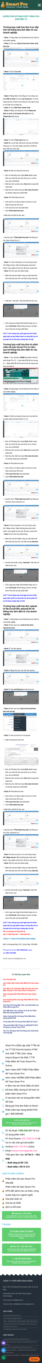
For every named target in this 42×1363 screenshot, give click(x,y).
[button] (39, 5)
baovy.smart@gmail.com (24, 1150)
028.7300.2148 (29, 1138)
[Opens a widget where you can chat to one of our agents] (34, 1359)
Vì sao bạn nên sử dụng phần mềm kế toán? (20, 1022)
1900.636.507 (25, 1130)
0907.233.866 (20, 1146)
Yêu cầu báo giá (9, 979)
